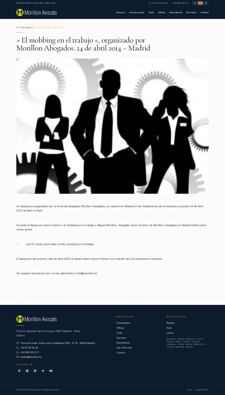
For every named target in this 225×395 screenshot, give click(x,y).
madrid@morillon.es (31, 356)
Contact (204, 12)
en (200, 3)
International (175, 12)
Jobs (189, 389)
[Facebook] (19, 371)
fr (195, 3)
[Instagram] (27, 371)
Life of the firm (124, 347)
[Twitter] (43, 371)
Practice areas (136, 12)
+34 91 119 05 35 (160, 3)
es (206, 3)
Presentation (123, 323)
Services (121, 337)
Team (151, 12)
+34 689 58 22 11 (180, 3)
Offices (161, 12)
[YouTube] (51, 371)
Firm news (191, 12)
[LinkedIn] (35, 371)
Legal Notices (202, 389)
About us (120, 12)
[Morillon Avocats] (36, 12)
